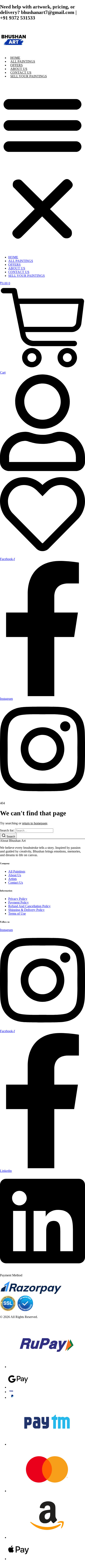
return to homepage (34, 823)
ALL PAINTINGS (22, 61)
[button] (42, 166)
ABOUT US (18, 69)
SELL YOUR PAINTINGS (28, 76)
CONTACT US (20, 72)
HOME (15, 57)
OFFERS (16, 65)
